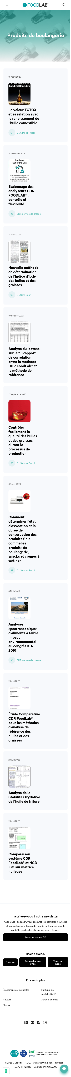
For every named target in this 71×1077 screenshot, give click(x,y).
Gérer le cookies (49, 999)
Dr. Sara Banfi (24, 294)
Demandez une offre (33, 962)
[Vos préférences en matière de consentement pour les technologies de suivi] (6, 1071)
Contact (10, 962)
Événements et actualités (16, 989)
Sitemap (7, 1005)
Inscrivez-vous (33, 937)
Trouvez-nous (58, 962)
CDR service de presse (29, 213)
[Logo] (14, 1053)
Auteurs (7, 999)
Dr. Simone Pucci (26, 132)
